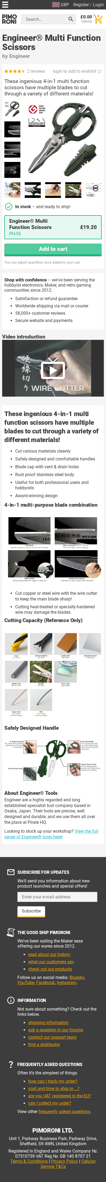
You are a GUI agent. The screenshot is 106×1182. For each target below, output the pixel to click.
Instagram (66, 982)
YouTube (25, 982)
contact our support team (52, 1037)
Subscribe (31, 911)
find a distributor (44, 1044)
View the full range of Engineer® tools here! (51, 834)
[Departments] (5, 4)
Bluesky (77, 977)
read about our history (49, 954)
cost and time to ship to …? (54, 1088)
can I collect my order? (49, 1103)
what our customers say (51, 961)
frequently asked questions (64, 1111)
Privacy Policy (64, 1161)
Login (98, 4)
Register (81, 4)
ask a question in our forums (55, 1029)
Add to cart (53, 249)
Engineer (19, 56)
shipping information (48, 1022)
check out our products (50, 969)
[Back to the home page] (9, 19)
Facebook (45, 982)
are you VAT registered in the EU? (59, 1095)
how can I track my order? (52, 1081)
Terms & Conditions (29, 1161)
